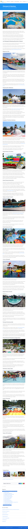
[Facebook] (19, 483)
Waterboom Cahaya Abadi (8, 503)
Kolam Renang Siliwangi (7, 498)
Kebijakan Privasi (8, 527)
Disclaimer (11, 527)
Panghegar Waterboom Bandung (9, 494)
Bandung (10, 479)
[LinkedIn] (21, 483)
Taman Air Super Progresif (8, 497)
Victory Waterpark (7, 499)
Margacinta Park (6, 492)
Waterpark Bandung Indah (8, 501)
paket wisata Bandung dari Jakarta (16, 49)
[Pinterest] (24, 483)
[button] (3, 474)
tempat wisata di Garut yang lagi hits (18, 213)
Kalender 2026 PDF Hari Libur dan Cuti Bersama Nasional (11, 509)
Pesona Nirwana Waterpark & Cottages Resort (11, 502)
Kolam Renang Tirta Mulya (8, 495)
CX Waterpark (5, 519)
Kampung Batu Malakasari (8, 493)
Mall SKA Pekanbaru (5, 514)
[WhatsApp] (22, 483)
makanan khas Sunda (10, 190)
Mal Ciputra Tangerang (6, 511)
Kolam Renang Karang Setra (8, 496)
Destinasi (12, 479)
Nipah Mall (4, 521)
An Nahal (4, 479)
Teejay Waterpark (5, 516)
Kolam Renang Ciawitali (7, 500)
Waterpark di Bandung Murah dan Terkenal (10, 491)
